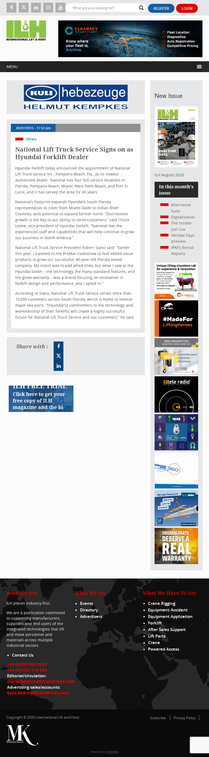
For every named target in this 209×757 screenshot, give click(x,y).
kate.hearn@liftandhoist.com (38, 693)
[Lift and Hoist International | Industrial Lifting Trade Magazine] (26, 38)
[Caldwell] (176, 297)
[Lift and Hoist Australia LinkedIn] (58, 366)
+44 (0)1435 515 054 (27, 670)
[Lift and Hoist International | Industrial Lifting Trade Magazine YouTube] (60, 8)
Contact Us (22, 655)
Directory (89, 610)
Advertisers (91, 616)
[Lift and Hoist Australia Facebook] (58, 346)
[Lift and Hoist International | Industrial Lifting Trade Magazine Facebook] (11, 8)
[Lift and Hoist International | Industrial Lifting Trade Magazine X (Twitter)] (24, 8)
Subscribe (158, 717)
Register (161, 8)
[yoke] (176, 448)
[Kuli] (76, 97)
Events (86, 603)
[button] (101, 66)
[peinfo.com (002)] (176, 487)
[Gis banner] (176, 373)
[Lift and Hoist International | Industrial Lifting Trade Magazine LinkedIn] (36, 8)
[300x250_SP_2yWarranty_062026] (176, 562)
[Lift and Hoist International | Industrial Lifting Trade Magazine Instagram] (48, 8)
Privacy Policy (185, 717)
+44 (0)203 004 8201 (27, 664)
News (31, 138)
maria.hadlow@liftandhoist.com (41, 681)
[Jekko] (176, 335)
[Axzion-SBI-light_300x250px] (176, 524)
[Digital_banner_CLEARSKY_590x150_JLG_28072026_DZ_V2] (130, 38)
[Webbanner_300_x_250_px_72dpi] (176, 411)
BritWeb (112, 752)
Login (187, 8)
